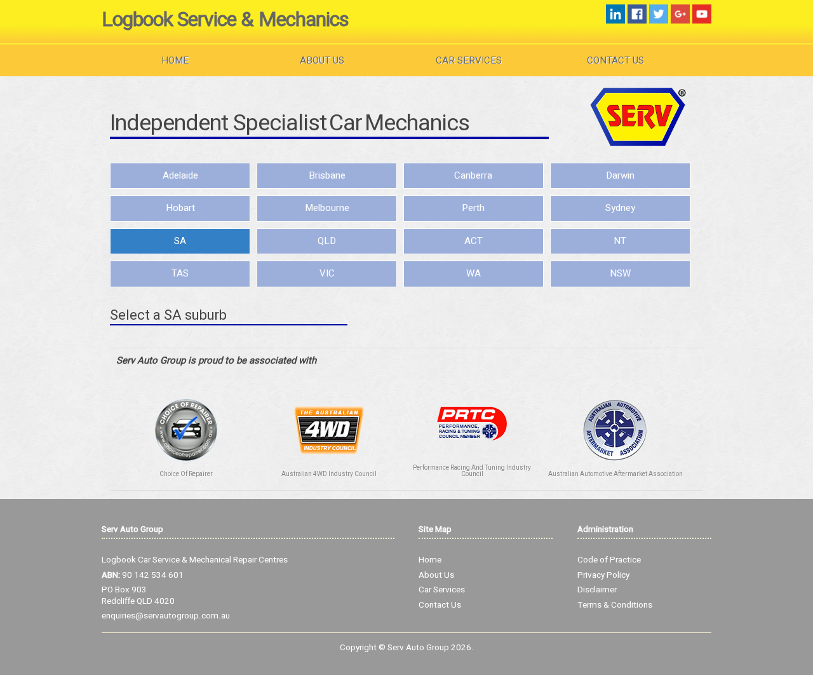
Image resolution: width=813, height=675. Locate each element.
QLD (327, 241)
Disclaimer (597, 589)
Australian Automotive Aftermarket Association (615, 474)
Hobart (180, 208)
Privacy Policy (603, 575)
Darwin (620, 175)
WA (473, 273)
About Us (322, 60)
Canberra (473, 175)
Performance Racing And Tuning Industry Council (472, 471)
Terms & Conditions (614, 605)
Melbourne (327, 208)
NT (620, 241)
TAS (180, 273)
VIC (327, 273)
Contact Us (615, 60)
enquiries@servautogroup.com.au (166, 616)
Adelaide (180, 175)
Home (175, 60)
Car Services (469, 60)
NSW (620, 273)
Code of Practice (609, 560)
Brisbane (327, 175)
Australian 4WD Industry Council (329, 474)
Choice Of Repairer (186, 474)
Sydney (620, 208)
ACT (473, 241)
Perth (473, 208)
